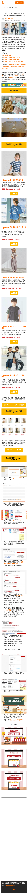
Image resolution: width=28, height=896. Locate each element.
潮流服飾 (11, 7)
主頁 (2, 7)
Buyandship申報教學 (16, 720)
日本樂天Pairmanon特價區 (11, 59)
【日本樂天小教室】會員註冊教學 (14, 562)
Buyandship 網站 (17, 478)
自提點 (16, 76)
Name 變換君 (7, 610)
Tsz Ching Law (9, 18)
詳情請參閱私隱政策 (10, 885)
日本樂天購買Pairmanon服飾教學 (13, 61)
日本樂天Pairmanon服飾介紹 (12, 57)
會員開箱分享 (7, 55)
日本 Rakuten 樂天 (17, 521)
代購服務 (11, 77)
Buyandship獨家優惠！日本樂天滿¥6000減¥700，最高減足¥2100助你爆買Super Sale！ (14, 66)
